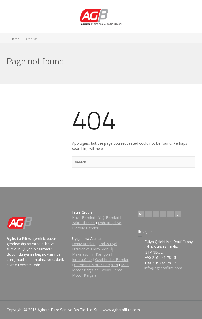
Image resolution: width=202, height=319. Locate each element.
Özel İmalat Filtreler (111, 259)
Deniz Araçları (83, 243)
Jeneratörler (82, 259)
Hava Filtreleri (83, 217)
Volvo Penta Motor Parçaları (97, 273)
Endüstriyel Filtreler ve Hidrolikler (94, 246)
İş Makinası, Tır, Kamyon (93, 252)
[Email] (141, 214)
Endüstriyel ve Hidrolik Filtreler (96, 225)
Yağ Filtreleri (108, 217)
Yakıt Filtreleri (83, 222)
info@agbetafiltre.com (163, 267)
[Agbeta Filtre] (101, 16)
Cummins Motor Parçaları (96, 264)
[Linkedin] (170, 214)
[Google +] (163, 214)
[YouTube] (178, 214)
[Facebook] (156, 214)
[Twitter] (148, 214)
